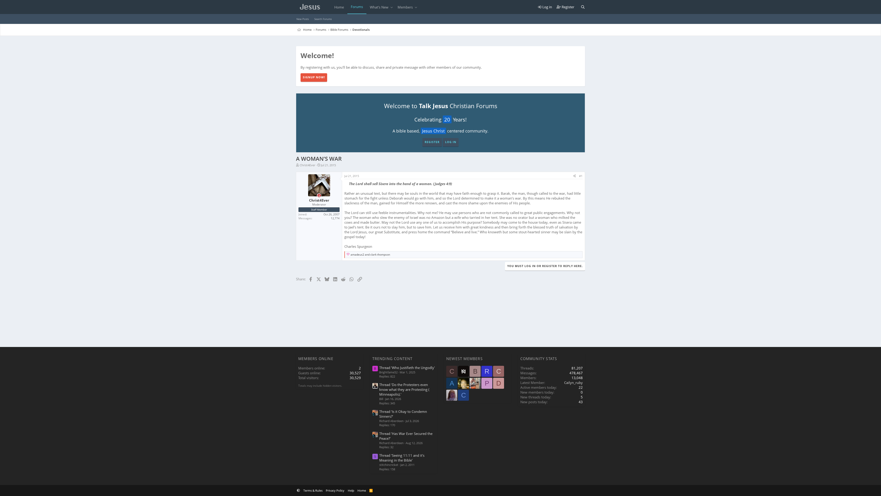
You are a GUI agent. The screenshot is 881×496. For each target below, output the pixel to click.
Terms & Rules (313, 490)
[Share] (574, 176)
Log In (450, 142)
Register (432, 142)
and (370, 254)
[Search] (582, 7)
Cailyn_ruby (573, 382)
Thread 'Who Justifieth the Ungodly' (407, 367)
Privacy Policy (335, 490)
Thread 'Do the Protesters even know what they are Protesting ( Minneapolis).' (404, 389)
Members (405, 7)
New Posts (302, 19)
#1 (581, 176)
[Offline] (319, 195)
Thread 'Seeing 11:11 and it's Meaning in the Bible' (401, 457)
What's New (379, 7)
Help (351, 490)
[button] (391, 7)
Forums (357, 6)
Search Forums (323, 19)
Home (339, 7)
